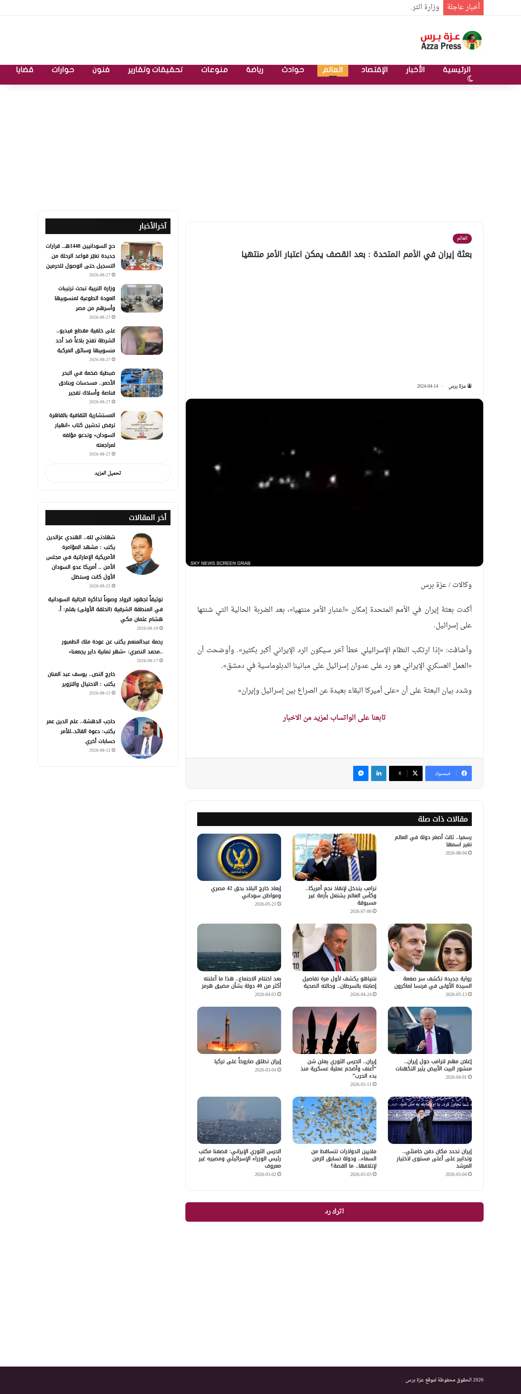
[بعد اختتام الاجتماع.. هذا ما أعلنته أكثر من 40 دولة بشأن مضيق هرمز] (239, 947)
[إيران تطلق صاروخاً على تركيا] (239, 1030)
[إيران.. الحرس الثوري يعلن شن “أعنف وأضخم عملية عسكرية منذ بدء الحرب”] (334, 1030)
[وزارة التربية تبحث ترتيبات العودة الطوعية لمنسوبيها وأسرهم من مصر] (142, 298)
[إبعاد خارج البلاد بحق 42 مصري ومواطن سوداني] (239, 857)
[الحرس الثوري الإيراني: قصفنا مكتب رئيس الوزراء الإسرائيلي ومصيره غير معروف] (239, 1120)
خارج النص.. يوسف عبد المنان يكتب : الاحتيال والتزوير (81, 679)
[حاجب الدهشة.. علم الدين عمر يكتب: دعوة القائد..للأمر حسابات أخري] (142, 738)
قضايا (25, 70)
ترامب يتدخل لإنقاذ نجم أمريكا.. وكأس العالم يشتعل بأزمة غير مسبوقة (341, 895)
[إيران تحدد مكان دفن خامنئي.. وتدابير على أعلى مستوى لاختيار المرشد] (430, 1120)
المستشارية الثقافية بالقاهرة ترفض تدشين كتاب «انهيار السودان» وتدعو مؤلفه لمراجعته (82, 430)
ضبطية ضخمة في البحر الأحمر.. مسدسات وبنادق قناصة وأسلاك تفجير (87, 383)
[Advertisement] (260, 145)
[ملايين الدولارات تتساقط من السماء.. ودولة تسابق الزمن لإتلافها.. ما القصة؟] (334, 1120)
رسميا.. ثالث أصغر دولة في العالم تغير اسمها (433, 841)
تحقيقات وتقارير (155, 70)
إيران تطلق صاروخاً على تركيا (247, 1061)
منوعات (214, 70)
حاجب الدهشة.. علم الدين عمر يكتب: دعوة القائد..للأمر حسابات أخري (81, 731)
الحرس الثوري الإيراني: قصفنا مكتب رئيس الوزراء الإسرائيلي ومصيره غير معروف (240, 1158)
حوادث (293, 70)
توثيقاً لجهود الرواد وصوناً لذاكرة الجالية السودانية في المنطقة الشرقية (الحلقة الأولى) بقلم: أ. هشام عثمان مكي (105, 609)
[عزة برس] (452, 40)
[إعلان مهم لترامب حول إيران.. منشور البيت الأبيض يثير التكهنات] (430, 1030)
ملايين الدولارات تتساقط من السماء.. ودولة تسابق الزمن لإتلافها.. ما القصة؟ (343, 1158)
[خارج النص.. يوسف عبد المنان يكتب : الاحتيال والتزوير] (142, 691)
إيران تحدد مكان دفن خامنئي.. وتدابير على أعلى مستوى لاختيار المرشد (434, 1158)
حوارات (63, 70)
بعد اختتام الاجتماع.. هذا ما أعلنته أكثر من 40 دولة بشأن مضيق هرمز (241, 982)
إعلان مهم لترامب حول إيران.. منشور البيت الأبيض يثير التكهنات (434, 1065)
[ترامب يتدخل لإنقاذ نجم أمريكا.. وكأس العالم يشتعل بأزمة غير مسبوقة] (334, 857)
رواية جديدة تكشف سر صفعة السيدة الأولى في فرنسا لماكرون (433, 982)
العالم (333, 70)
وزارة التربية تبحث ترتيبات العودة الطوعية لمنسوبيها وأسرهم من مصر (338, 7)
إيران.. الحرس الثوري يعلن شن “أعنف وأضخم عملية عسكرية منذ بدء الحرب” (338, 1068)
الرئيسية (457, 70)
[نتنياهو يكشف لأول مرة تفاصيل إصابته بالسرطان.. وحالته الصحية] (334, 947)
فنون (101, 70)
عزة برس (457, 386)
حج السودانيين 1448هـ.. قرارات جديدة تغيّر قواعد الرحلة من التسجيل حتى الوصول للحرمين (80, 256)
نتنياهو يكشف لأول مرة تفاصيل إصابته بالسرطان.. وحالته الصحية (339, 982)
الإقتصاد (374, 70)
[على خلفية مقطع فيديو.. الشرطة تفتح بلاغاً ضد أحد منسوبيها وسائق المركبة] (142, 340)
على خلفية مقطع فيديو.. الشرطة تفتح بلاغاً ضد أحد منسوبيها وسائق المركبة (85, 341)
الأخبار (415, 70)
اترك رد (334, 1212)
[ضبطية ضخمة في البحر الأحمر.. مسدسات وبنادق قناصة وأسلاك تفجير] (142, 383)
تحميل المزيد (108, 473)
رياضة (255, 70)
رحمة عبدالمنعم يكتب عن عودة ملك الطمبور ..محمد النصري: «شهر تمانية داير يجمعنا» (112, 647)
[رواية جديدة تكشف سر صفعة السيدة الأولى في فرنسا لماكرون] (430, 947)
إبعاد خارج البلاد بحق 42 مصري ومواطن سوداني (246, 892)
